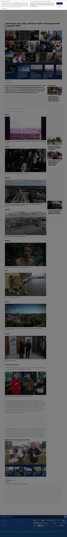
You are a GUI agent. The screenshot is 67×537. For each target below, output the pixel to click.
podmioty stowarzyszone (16, 2)
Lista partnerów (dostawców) (33, 6)
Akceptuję (59, 3)
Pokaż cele (59, 6)
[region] (33, 5)
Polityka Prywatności (4, 8)
